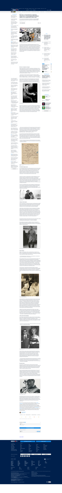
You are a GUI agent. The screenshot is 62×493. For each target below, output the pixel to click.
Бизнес (21, 445)
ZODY (43, 8)
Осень (36, 445)
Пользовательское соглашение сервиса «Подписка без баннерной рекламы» (38, 475)
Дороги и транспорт (22, 448)
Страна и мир (44, 446)
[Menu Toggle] (11, 10)
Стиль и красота (45, 445)
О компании (12, 445)
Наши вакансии (13, 447)
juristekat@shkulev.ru (26, 476)
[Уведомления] (49, 10)
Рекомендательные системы (34, 474)
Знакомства (30, 8)
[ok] (24, 456)
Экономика (44, 448)
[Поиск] (47, 10)
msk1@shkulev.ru (18, 475)
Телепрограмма (26, 8)
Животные (21, 450)
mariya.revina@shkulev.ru (13, 480)
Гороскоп (35, 8)
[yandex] (29, 456)
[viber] (27, 456)
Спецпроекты (45, 449)
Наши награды (12, 446)
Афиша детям (20, 8)
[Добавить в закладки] (38, 23)
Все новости (14, 14)
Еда (20, 449)
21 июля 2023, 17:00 (21, 21)
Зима (29, 444)
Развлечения (37, 449)
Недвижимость (13, 8)
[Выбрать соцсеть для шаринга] (40, 23)
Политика (37, 446)
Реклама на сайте (13, 444)
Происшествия (38, 447)
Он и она (37, 444)
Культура (30, 446)
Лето (29, 447)
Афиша (33, 8)
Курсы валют (38, 8)
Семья (37, 451)
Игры (45, 8)
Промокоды (16, 8)
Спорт (44, 444)
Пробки (42, 8)
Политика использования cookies (34, 473)
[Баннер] (13, 11)
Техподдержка (12, 448)
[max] (26, 456)
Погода (23, 8)
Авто (20, 444)
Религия (37, 450)
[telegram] (21, 456)
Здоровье (21, 451)
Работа (37, 448)
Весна (21, 446)
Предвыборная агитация (14, 449)
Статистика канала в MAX (14, 450)
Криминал (30, 445)
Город (21, 447)
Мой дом (30, 448)
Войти (21, 431)
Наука (29, 449)
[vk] (22, 456)
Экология (44, 447)
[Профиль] (50, 10)
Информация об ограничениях (34, 472)
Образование (30, 451)
